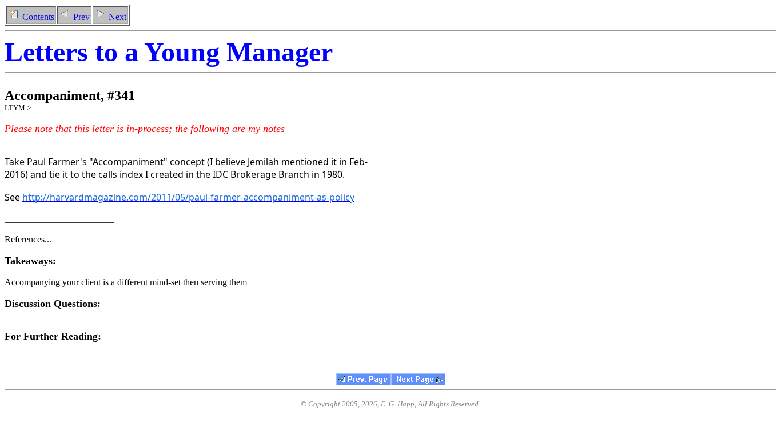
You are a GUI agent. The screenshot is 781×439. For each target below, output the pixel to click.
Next (116, 17)
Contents (37, 17)
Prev (80, 17)
